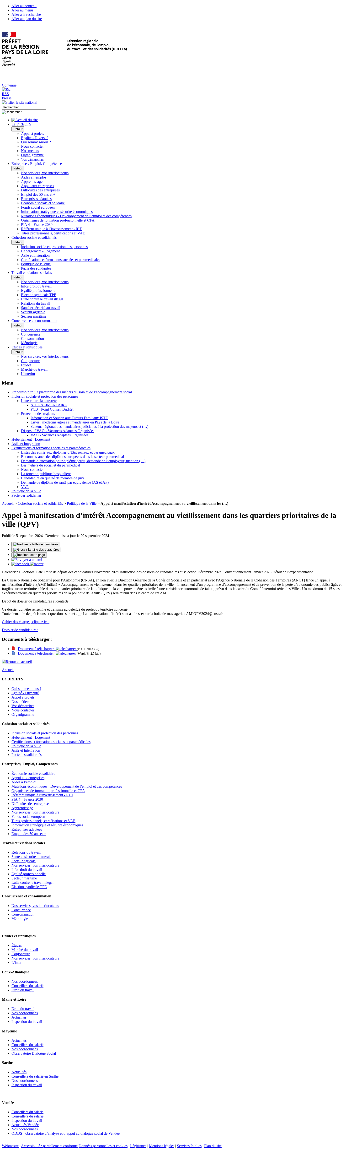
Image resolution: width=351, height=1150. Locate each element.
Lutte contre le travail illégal (42, 299)
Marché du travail (34, 369)
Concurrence (30, 334)
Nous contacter (32, 146)
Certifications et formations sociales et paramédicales (60, 260)
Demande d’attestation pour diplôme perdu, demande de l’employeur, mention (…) (83, 461)
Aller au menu (22, 10)
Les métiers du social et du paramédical (50, 465)
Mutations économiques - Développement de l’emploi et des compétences (76, 216)
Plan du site (213, 1146)
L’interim (28, 374)
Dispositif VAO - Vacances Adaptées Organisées (57, 431)
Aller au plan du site (26, 19)
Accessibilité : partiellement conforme (49, 1146)
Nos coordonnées (24, 981)
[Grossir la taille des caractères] (36, 549)
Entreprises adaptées (36, 199)
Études (26, 365)
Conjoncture (30, 361)
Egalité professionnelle (38, 290)
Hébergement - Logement (40, 251)
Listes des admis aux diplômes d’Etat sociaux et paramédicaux (68, 452)
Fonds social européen (38, 207)
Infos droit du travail (36, 286)
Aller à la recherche (26, 14)
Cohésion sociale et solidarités (40, 503)
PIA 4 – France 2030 (37, 224)
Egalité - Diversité (34, 138)
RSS (5, 94)
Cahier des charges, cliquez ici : (25, 622)
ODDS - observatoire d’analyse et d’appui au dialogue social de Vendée (65, 1133)
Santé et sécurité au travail (40, 308)
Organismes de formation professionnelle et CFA (58, 220)
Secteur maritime (33, 316)
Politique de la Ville (36, 264)
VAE (25, 487)
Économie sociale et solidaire (43, 203)
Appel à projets (32, 133)
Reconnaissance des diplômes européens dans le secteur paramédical (72, 457)
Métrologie (29, 343)
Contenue (9, 85)
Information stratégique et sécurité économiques (57, 212)
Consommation (32, 338)
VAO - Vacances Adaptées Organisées (59, 435)
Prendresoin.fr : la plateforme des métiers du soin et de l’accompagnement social (71, 392)
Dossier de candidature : (20, 630)
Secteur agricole (33, 312)
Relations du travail (35, 303)
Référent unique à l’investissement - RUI (51, 229)
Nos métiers (30, 151)
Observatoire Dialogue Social (33, 1053)
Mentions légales (161, 1146)
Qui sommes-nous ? (36, 142)
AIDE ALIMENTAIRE (49, 405)
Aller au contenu (24, 6)
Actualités (19, 1017)
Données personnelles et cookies (103, 1146)
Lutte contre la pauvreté (39, 401)
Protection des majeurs (38, 414)
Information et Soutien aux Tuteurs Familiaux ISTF (69, 418)
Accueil (8, 503)
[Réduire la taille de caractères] (35, 544)
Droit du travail (22, 990)
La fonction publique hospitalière (46, 474)
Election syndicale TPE (38, 295)
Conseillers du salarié (27, 986)
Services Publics (189, 1146)
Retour (17, 129)
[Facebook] (20, 564)
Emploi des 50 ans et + (38, 194)
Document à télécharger (37, 649)
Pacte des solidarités (36, 268)
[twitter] (36, 564)
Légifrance (138, 1146)
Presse (6, 98)
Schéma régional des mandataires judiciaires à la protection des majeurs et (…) (89, 426)
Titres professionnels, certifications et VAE (53, 233)
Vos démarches (32, 159)
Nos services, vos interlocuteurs (45, 173)
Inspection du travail (26, 1022)
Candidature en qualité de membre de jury (52, 478)
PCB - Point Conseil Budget (52, 409)
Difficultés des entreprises (40, 190)
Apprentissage (32, 181)
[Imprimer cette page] (29, 555)
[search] (24, 107)
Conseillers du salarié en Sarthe (34, 1076)
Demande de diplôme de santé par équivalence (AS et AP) (65, 482)
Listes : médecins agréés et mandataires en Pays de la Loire (75, 422)
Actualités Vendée (25, 1125)
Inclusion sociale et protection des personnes (54, 247)
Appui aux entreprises (37, 186)
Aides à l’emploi (33, 177)
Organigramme (32, 155)
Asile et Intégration (35, 255)
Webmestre (10, 1146)
